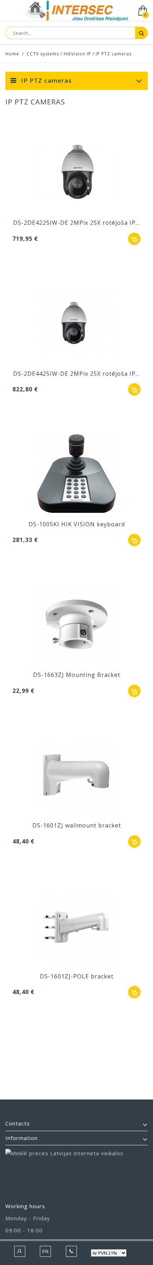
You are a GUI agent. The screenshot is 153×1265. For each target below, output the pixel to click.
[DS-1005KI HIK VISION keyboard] (76, 474)
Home (12, 54)
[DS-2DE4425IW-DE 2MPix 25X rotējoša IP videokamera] (76, 323)
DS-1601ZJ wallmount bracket (76, 825)
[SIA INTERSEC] (76, 11)
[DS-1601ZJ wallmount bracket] (76, 776)
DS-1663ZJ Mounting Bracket (76, 675)
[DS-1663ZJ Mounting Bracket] (76, 625)
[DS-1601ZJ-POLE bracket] (76, 926)
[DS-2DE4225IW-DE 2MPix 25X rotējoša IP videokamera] (76, 173)
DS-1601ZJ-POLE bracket (77, 976)
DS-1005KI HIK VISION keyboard (76, 524)
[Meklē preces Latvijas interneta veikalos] (76, 1172)
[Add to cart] (134, 239)
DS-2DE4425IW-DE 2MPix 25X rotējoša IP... (76, 374)
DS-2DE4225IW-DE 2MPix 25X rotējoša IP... (76, 223)
